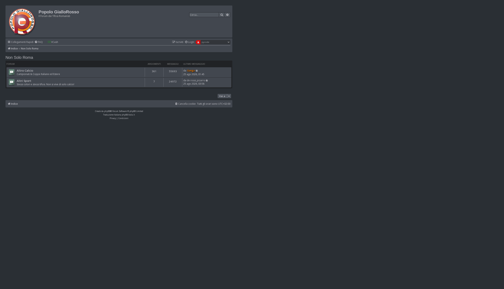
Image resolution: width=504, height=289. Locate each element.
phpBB (107, 111)
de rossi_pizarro (196, 80)
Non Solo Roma (19, 57)
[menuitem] (38, 42)
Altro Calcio (25, 70)
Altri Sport (24, 81)
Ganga (191, 70)
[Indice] (22, 21)
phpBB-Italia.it (128, 114)
